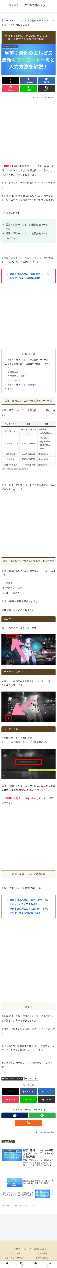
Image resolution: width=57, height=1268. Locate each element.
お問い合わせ (42, 1258)
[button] (46, 88)
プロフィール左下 (18, 376)
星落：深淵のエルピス (13, 1079)
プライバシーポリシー (15, 1258)
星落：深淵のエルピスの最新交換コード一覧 (27, 359)
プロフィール (15, 1253)
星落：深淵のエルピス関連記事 (21, 384)
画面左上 (14, 372)
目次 (24, 353)
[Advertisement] (28, 131)
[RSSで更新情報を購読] (28, 1123)
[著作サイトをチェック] (14, 1115)
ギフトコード (32, 1079)
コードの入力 (16, 380)
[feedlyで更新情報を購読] (42, 1115)
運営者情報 (42, 1253)
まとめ (10, 388)
